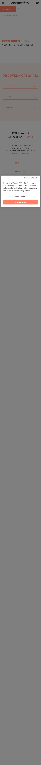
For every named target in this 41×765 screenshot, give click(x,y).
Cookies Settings (20, 196)
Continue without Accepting (31, 177)
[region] (20, 191)
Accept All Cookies (20, 202)
